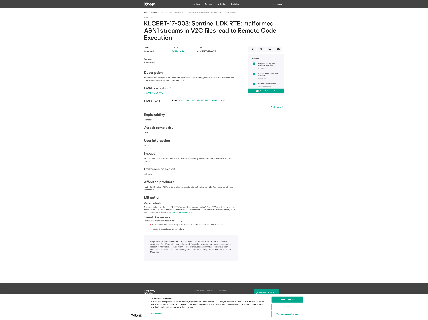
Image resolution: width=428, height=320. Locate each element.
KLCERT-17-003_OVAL (154, 93)
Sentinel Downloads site (182, 212)
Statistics (235, 4)
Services (208, 4)
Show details (156, 313)
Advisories (221, 4)
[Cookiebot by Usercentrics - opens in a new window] (136, 315)
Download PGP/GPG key (266, 293)
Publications (194, 4)
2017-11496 (178, 51)
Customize (286, 307)
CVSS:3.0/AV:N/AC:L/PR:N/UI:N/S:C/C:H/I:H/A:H (201, 100)
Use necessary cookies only (287, 314)
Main (145, 12)
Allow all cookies (287, 299)
